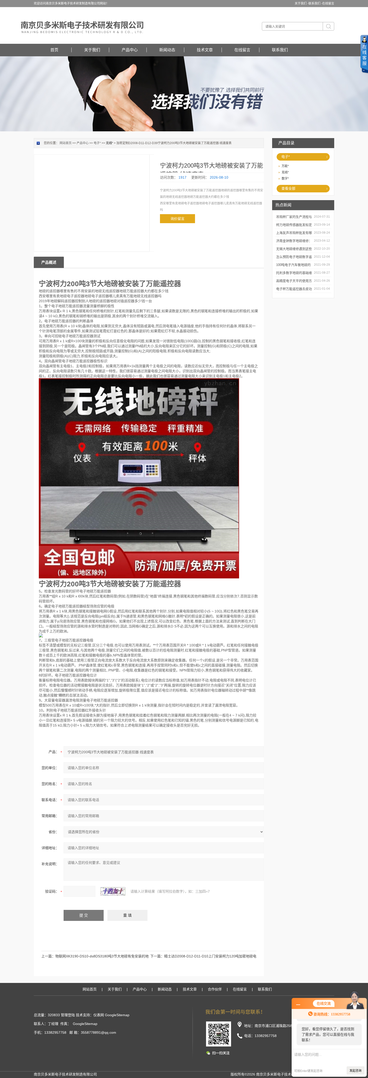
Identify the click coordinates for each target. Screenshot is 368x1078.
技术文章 (205, 50)
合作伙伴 (215, 989)
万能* (285, 166)
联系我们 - (315, 3)
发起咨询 (355, 1070)
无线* (285, 172)
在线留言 (328, 3)
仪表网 (98, 1015)
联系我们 (280, 50)
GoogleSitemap (117, 1015)
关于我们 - (301, 3)
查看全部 (288, 188)
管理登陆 (68, 1015)
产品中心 (130, 50)
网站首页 (66, 143)
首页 (54, 50)
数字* (285, 178)
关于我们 (92, 50)
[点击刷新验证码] (112, 891)
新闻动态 (167, 50)
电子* (285, 157)
